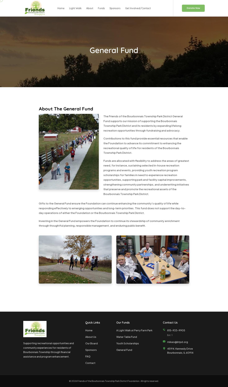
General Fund (124, 349)
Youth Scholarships (127, 343)
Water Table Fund (126, 336)
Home (61, 8)
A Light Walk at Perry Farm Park (134, 330)
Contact (90, 363)
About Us (90, 336)
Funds (101, 8)
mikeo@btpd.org (177, 342)
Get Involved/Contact (138, 8)
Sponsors (115, 8)
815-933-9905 (176, 330)
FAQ (87, 356)
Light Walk (75, 8)
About (89, 8)
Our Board (91, 343)
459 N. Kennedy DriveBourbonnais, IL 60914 (180, 350)
